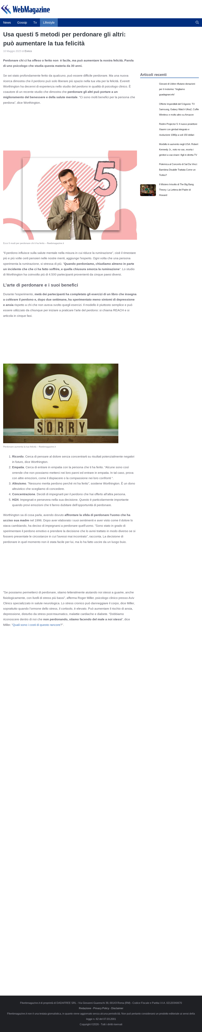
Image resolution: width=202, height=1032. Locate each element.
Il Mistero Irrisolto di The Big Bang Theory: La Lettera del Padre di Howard (176, 189)
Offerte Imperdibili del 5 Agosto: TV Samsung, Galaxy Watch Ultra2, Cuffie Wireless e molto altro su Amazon (179, 109)
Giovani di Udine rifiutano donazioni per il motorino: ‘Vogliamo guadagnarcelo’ (177, 89)
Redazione (85, 1008)
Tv (35, 22)
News (7, 22)
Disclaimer (117, 1008)
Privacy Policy (101, 1008)
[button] (197, 22)
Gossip (22, 22)
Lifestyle (49, 22)
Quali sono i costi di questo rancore (36, 624)
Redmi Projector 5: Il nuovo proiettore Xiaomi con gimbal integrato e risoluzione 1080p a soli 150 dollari (178, 129)
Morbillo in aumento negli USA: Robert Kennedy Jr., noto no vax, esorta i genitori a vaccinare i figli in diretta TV (178, 149)
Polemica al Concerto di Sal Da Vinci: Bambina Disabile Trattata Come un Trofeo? (178, 169)
